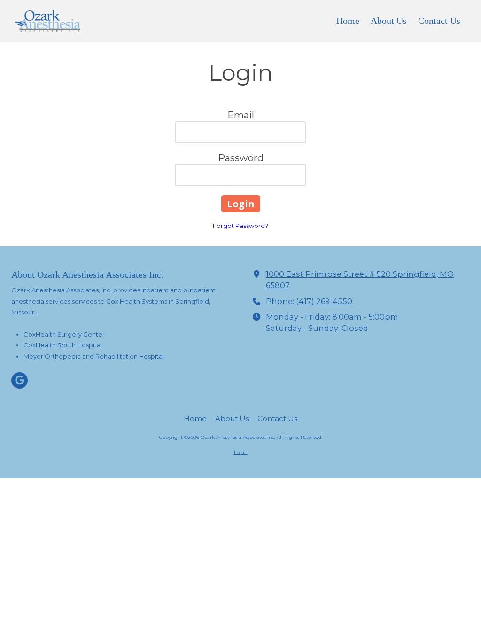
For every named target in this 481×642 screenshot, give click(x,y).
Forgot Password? (240, 225)
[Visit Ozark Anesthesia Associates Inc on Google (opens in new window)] (19, 380)
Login (241, 452)
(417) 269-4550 (324, 301)
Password (241, 158)
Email (240, 115)
